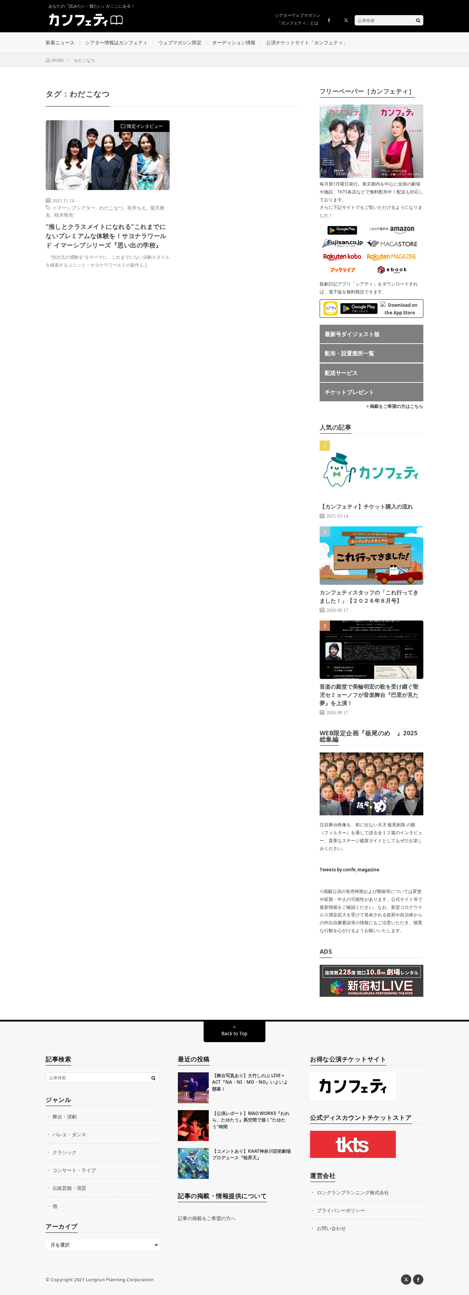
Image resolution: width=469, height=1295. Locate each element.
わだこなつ (111, 207)
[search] (418, 20)
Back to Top (234, 1033)
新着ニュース (60, 42)
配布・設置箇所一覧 (349, 353)
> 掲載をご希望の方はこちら (394, 406)
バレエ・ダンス (69, 1134)
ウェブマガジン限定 (180, 42)
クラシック (65, 1152)
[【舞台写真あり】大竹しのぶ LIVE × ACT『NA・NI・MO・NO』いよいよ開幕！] (193, 1087)
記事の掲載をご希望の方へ (207, 1218)
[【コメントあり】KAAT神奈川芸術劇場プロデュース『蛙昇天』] (193, 1163)
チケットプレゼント (349, 392)
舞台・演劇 (65, 1116)
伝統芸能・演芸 (69, 1188)
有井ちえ (136, 207)
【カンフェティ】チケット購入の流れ (366, 506)
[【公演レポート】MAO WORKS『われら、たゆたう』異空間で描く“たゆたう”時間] (193, 1125)
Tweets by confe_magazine (349, 870)
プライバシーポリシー (341, 1210)
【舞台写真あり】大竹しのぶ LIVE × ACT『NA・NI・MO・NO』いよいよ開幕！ (250, 1082)
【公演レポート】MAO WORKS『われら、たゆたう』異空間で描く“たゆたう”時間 (250, 1120)
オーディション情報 (233, 42)
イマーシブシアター (73, 207)
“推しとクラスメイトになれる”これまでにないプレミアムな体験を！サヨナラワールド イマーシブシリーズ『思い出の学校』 (106, 235)
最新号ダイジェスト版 (352, 334)
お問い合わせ (331, 1228)
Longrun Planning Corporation (120, 1279)
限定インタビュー (145, 126)
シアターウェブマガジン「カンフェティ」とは (297, 19)
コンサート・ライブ (74, 1170)
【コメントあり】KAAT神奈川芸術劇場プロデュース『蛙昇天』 (251, 1154)
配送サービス (341, 373)
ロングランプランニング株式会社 (353, 1192)
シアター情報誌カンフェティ (116, 42)
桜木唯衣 (63, 214)
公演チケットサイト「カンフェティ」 (307, 42)
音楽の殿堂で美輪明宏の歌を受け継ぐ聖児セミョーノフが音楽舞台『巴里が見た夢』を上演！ (369, 695)
